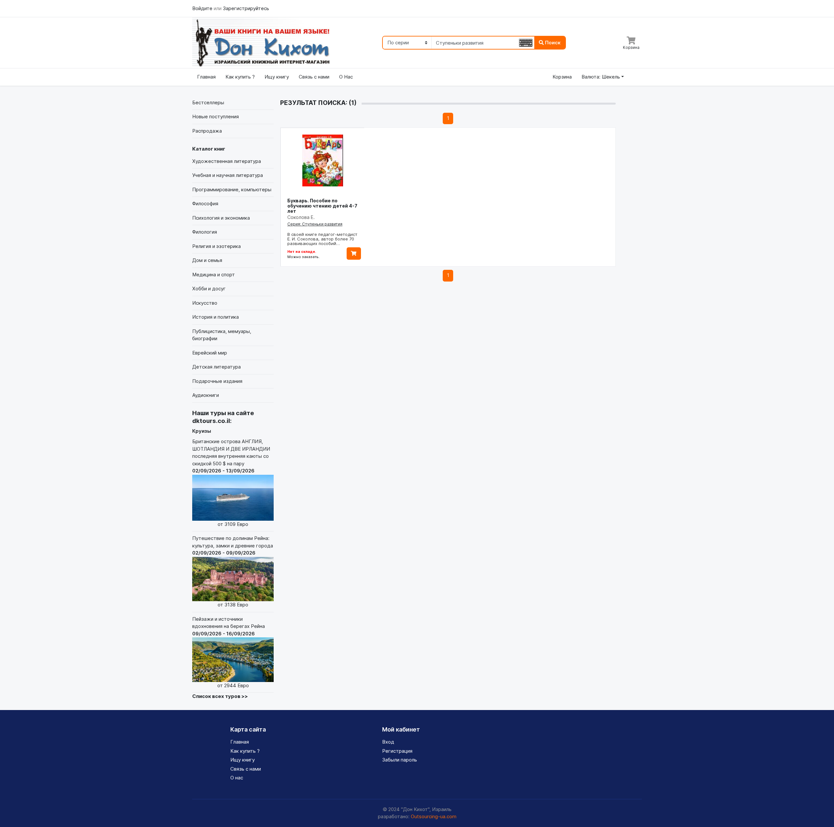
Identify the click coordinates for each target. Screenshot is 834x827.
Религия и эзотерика (216, 246)
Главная (206, 77)
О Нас (346, 77)
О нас (236, 778)
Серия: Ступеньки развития (314, 224)
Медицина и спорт (213, 274)
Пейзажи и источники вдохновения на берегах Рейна (228, 652)
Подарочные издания (217, 381)
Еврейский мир (209, 353)
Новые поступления (215, 116)
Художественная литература (226, 161)
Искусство (204, 303)
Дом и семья (207, 260)
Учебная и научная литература (227, 175)
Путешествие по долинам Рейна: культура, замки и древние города (232, 571)
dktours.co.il (211, 421)
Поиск (552, 42)
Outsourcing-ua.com (433, 816)
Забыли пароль (399, 760)
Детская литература (216, 367)
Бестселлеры (208, 102)
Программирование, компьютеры (231, 189)
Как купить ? (240, 77)
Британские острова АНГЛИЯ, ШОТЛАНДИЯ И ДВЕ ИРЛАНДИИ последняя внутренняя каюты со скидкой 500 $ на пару (231, 482)
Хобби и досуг (209, 288)
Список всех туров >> (220, 696)
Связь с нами (314, 77)
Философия (205, 203)
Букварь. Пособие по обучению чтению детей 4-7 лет (322, 206)
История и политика (215, 317)
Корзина (562, 77)
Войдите (203, 8)
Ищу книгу (277, 77)
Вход (388, 742)
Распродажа (207, 131)
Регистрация (397, 751)
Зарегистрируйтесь (246, 8)
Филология (204, 232)
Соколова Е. (301, 217)
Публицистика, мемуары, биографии (221, 335)
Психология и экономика (221, 218)
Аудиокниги (205, 395)
